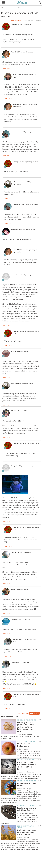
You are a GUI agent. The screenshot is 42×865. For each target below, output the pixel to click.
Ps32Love (14, 619)
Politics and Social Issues (26, 805)
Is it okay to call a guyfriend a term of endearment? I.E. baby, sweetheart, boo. (25, 727)
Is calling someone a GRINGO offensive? (26, 809)
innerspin (14, 24)
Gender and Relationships (26, 720)
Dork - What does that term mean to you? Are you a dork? (27, 832)
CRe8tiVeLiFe (15, 411)
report (8, 46)
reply (4, 46)
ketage (15, 639)
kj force (13, 351)
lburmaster (14, 132)
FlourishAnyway (16, 229)
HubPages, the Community (26, 741)
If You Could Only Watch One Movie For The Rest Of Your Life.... (26, 765)
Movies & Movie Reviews (25, 760)
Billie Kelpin (17, 74)
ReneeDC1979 (15, 52)
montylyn (14, 552)
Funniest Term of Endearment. (24, 745)
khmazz (13, 589)
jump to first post (23, 713)
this (19, 77)
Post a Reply (34, 713)
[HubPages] (21, 3)
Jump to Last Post (16, 20)
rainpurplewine (18, 182)
